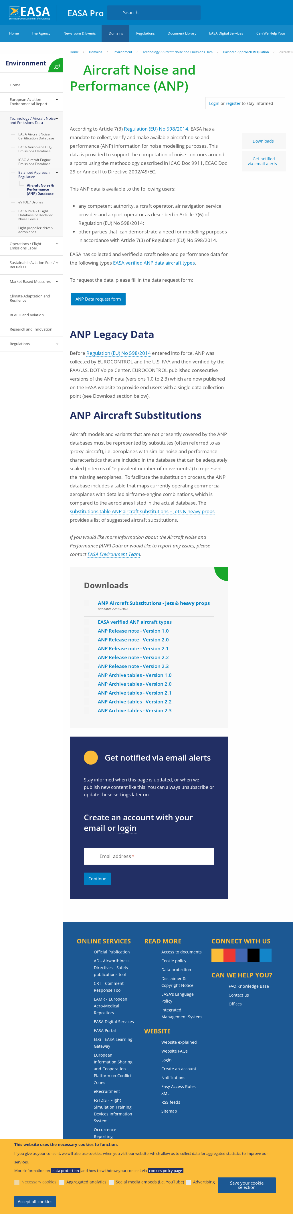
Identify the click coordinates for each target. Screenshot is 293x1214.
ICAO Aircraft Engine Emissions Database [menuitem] (34, 161)
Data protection (176, 969)
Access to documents (181, 952)
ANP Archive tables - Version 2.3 (135, 710)
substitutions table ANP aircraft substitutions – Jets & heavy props (142, 511)
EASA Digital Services (226, 33)
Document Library (182, 33)
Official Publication (112, 952)
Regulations (145, 33)
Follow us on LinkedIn (266, 955)
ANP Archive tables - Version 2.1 (135, 692)
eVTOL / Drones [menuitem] (30, 202)
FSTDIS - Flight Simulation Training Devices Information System (113, 1110)
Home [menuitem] (15, 84)
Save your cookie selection (247, 1185)
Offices (235, 1004)
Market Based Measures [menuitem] (30, 281)
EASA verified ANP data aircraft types (154, 262)
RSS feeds (170, 1102)
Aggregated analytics (86, 1182)
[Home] (30, 12)
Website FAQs (174, 1051)
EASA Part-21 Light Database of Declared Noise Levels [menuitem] (35, 215)
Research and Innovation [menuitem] (31, 329)
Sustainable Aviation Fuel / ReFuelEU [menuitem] (32, 265)
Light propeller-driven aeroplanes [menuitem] (35, 229)
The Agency (41, 33)
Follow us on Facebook (241, 955)
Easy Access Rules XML (178, 1090)
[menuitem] (268, 12)
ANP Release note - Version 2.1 (133, 648)
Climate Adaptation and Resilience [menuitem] (30, 298)
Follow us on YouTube (229, 955)
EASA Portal (105, 1030)
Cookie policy (173, 960)
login (127, 827)
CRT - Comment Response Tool (109, 987)
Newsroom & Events (80, 33)
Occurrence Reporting (105, 1133)
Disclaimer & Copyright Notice (177, 982)
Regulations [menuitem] (20, 343)
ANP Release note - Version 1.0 (133, 630)
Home (14, 33)
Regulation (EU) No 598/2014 (155, 128)
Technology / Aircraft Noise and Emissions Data (177, 52)
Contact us (239, 995)
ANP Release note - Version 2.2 (133, 657)
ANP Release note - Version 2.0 (133, 639)
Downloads (263, 141)
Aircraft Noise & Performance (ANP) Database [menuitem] (40, 189)
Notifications (173, 1077)
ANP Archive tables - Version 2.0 (135, 684)
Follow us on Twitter (254, 955)
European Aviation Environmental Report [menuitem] (28, 102)
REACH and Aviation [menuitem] (27, 314)
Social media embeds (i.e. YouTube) (150, 1182)
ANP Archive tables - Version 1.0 (135, 675)
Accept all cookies (35, 1201)
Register (279, 12)
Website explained (179, 1042)
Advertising (204, 1182)
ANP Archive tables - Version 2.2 (135, 701)
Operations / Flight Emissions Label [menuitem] (26, 246)
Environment (122, 52)
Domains (116, 33)
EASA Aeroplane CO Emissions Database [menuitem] (35, 149)
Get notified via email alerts (262, 161)
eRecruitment (107, 1091)
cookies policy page (165, 1170)
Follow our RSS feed (217, 955)
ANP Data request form (98, 299)
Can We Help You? (270, 33)
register (233, 103)
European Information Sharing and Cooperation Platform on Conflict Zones (113, 1068)
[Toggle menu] (57, 99)
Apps (253, 12)
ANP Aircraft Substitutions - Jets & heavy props (154, 603)
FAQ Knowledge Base (249, 986)
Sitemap (169, 1111)
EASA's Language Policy (177, 997)
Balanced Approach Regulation (246, 52)
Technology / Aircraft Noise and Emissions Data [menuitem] (33, 120)
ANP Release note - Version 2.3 (133, 666)
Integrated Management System (181, 1013)
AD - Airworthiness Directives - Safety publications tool (112, 967)
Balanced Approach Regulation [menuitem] (34, 174)
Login (268, 12)
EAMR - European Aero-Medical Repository (110, 1005)
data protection (65, 1170)
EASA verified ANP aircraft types (135, 622)
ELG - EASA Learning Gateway (113, 1043)
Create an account (178, 1068)
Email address (115, 856)
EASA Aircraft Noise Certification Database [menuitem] (36, 136)
